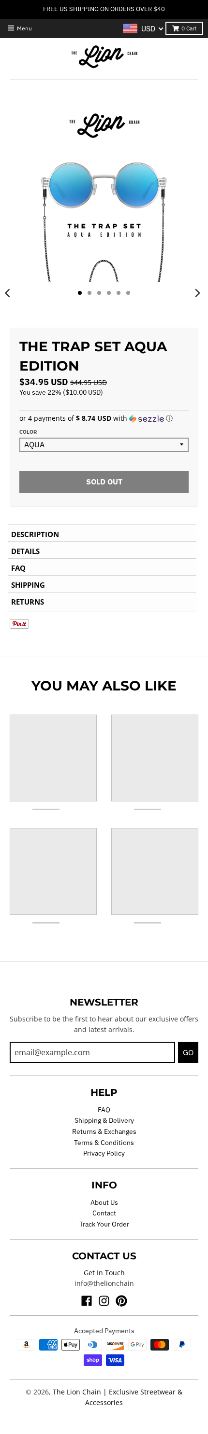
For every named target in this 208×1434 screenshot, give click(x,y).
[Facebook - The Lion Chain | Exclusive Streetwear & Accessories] (86, 1301)
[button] (104, 418)
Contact (104, 1213)
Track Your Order (104, 1224)
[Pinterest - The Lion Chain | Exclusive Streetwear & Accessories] (121, 1301)
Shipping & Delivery (104, 1120)
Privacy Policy (104, 1153)
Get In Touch (104, 1272)
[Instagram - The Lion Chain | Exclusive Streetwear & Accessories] (104, 1301)
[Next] (197, 292)
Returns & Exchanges (104, 1131)
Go (188, 1052)
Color (28, 431)
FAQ (104, 1109)
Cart (188, 28)
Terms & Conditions (104, 1142)
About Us (104, 1202)
